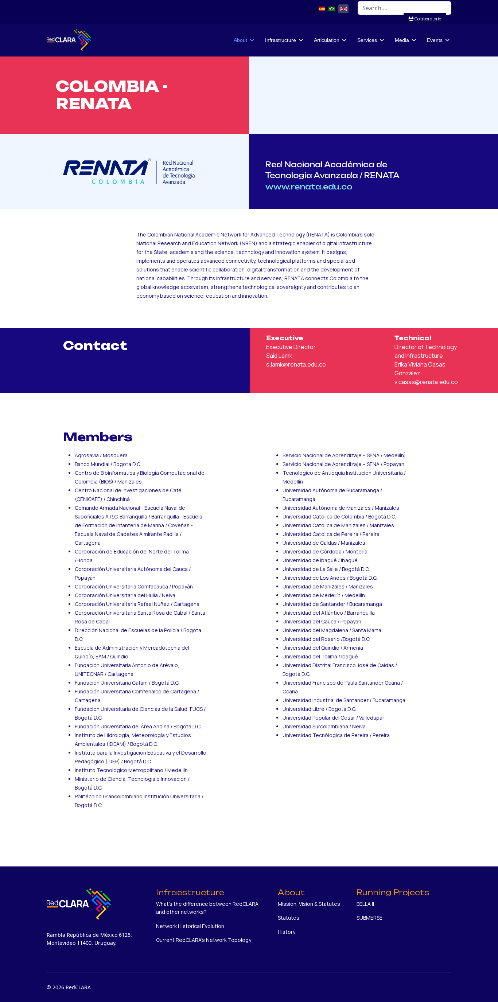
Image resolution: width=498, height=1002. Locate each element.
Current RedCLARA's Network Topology (203, 939)
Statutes (288, 917)
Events (435, 40)
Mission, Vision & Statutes (309, 903)
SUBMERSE (369, 917)
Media (402, 40)
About (240, 40)
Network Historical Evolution (190, 926)
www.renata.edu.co (309, 186)
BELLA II (365, 903)
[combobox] (404, 8)
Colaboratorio (427, 19)
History (286, 931)
